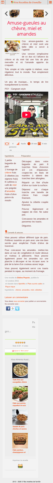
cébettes (38, 290)
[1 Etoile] (16, 342)
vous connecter (19, 301)
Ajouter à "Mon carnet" (21, 351)
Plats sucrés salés (35, 284)
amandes (10, 191)
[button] (8, 310)
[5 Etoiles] (24, 342)
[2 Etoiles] (18, 342)
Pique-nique (10, 287)
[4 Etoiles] (22, 342)
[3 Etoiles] (20, 342)
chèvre (8, 172)
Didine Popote (23, 278)
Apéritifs (21, 284)
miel (14, 185)
